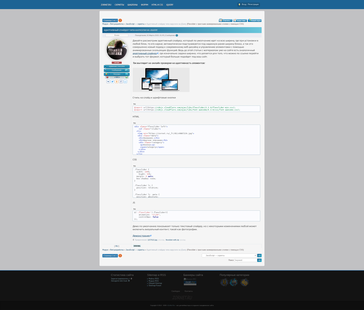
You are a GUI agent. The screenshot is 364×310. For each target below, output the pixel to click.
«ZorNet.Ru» (171, 305)
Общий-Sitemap (155, 283)
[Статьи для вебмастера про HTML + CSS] (233, 286)
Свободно (175, 291)
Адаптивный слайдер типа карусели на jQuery (166, 24)
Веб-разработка (117, 24)
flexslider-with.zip (172, 240)
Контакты (189, 291)
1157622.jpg (152, 240)
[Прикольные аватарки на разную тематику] (244, 286)
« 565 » (117, 77)
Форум (105, 24)
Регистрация (253, 4)
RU (116, 246)
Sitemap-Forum (155, 285)
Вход (244, 4)
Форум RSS (154, 281)
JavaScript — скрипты (135, 24)
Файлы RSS (154, 279)
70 (127, 74)
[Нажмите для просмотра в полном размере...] (161, 91)
